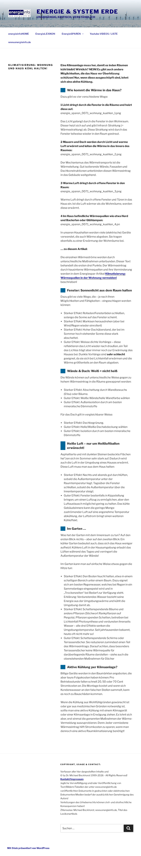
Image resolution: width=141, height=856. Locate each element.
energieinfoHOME (18, 33)
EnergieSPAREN (71, 33)
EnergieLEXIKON (45, 33)
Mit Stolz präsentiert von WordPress (28, 848)
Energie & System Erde (77, 11)
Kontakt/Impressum (72, 779)
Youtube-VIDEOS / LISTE (104, 33)
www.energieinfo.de (19, 42)
